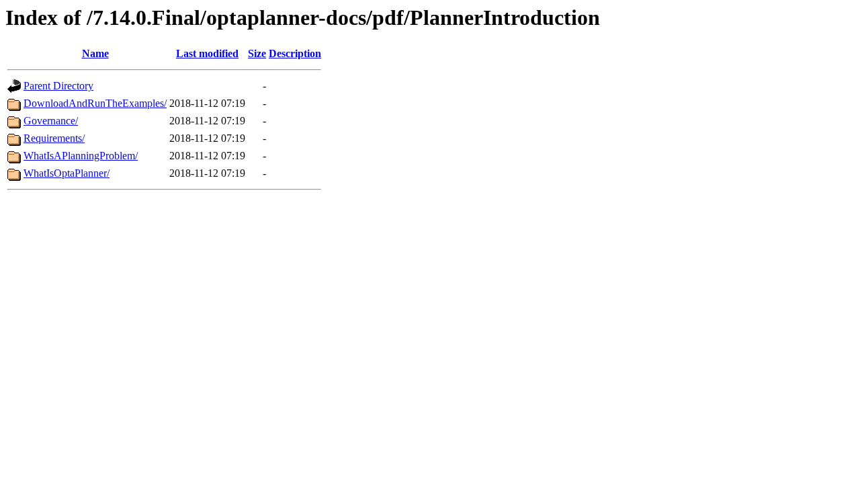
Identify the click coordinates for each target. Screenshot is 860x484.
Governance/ (51, 120)
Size (257, 53)
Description (295, 53)
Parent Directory (58, 85)
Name (95, 53)
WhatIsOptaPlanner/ (67, 173)
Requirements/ (54, 138)
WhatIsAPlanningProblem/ (81, 155)
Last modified (207, 53)
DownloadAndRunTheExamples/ (95, 103)
